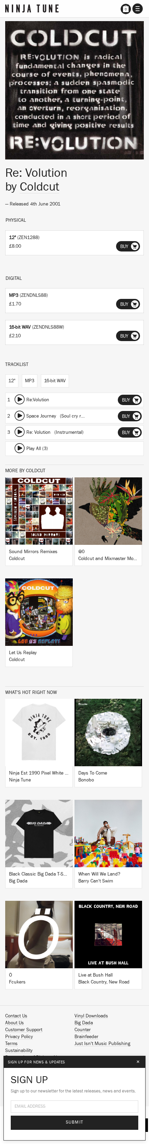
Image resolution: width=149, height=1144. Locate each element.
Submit (75, 1122)
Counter (82, 1029)
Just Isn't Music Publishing (102, 1043)
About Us (14, 1023)
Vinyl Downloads (91, 1016)
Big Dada (83, 1023)
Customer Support (23, 1029)
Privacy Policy (19, 1036)
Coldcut (39, 187)
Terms (11, 1043)
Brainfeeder (86, 1036)
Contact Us (16, 1016)
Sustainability (19, 1050)
